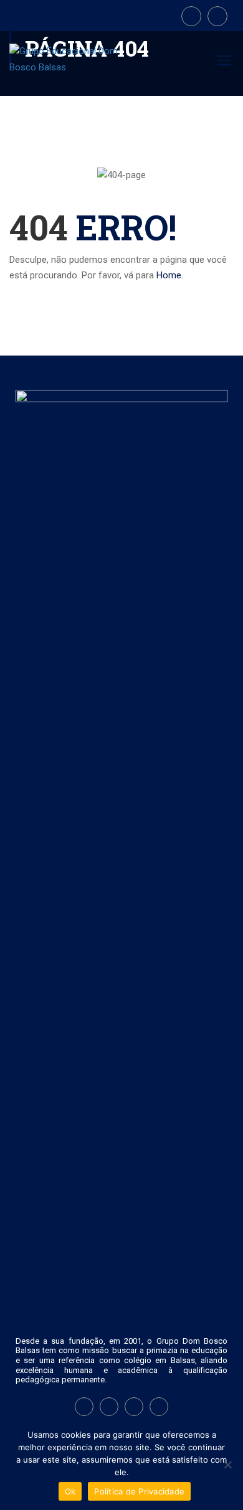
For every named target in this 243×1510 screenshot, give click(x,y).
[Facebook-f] (84, 1406)
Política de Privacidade (139, 1491)
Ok (70, 1491)
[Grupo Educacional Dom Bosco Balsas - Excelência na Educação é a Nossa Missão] (67, 66)
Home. (169, 275)
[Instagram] (109, 1406)
